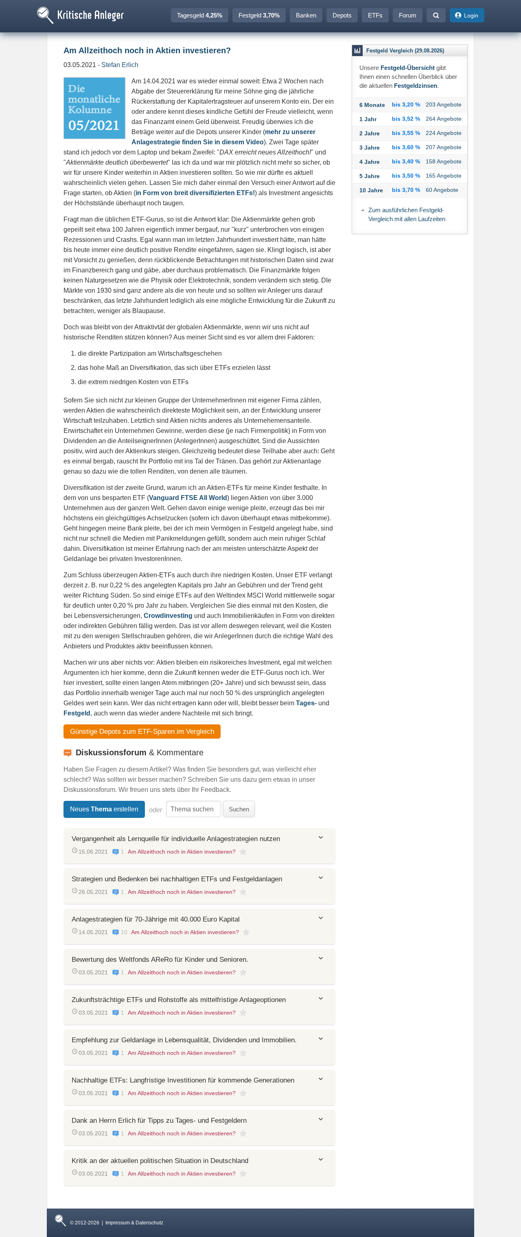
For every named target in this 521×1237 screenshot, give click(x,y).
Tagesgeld (199, 15)
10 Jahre (371, 190)
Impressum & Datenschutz (134, 1223)
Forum (407, 15)
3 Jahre (369, 147)
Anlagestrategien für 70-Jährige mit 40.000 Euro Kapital (156, 919)
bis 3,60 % (406, 147)
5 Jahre (369, 176)
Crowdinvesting (168, 615)
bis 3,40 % (406, 161)
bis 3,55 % (406, 133)
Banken (306, 15)
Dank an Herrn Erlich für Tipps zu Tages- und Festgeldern (159, 1120)
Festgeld (259, 15)
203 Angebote (444, 104)
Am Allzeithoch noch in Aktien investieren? (182, 851)
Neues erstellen (104, 809)
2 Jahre (369, 133)
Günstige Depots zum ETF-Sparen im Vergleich (142, 731)
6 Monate (372, 105)
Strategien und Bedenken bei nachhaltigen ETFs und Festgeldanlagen (177, 879)
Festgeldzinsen (415, 85)
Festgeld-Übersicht (408, 67)
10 (124, 932)
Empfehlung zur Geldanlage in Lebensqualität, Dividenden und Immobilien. (184, 1040)
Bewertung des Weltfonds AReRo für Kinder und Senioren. (160, 959)
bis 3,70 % (406, 190)
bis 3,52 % (406, 118)
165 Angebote (444, 175)
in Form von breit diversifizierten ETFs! (195, 192)
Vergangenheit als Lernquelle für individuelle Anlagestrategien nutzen (176, 839)
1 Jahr (368, 119)
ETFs (375, 15)
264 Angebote (444, 118)
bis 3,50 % (406, 175)
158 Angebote (444, 161)
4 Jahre (369, 162)
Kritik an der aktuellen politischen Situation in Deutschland (160, 1161)
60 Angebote (442, 190)
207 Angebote (444, 147)
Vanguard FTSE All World (188, 497)
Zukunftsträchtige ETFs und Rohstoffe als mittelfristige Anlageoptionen (179, 1000)
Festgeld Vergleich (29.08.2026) (405, 51)
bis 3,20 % (406, 104)
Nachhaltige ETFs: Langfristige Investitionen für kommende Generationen (183, 1080)
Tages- (306, 703)
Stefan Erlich (119, 64)
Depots (342, 15)
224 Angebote (444, 133)
